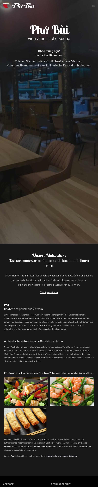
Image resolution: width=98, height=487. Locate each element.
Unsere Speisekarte (13, 456)
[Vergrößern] (26, 391)
